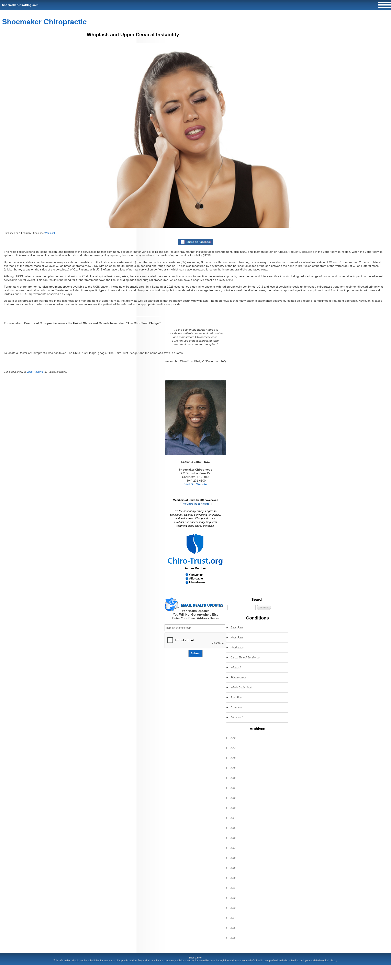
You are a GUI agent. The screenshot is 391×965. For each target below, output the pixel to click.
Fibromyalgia (238, 677)
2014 (233, 818)
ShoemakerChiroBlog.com (20, 5)
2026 (233, 938)
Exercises (236, 707)
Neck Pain (237, 637)
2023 (233, 908)
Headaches (237, 647)
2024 (233, 918)
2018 (233, 858)
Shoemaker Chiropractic (44, 22)
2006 (233, 738)
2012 (233, 798)
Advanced (236, 717)
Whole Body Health (242, 687)
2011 (233, 788)
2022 (233, 898)
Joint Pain (236, 697)
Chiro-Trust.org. (35, 371)
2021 (233, 888)
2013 (233, 808)
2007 (233, 748)
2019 (233, 868)
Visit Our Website (196, 484)
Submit (195, 653)
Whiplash (50, 233)
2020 (233, 878)
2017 (233, 848)
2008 (233, 758)
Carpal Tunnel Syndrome (245, 657)
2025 (233, 928)
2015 (233, 828)
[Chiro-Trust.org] (195, 559)
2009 (233, 768)
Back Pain (237, 627)
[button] (264, 607)
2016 (233, 838)
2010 (233, 778)
